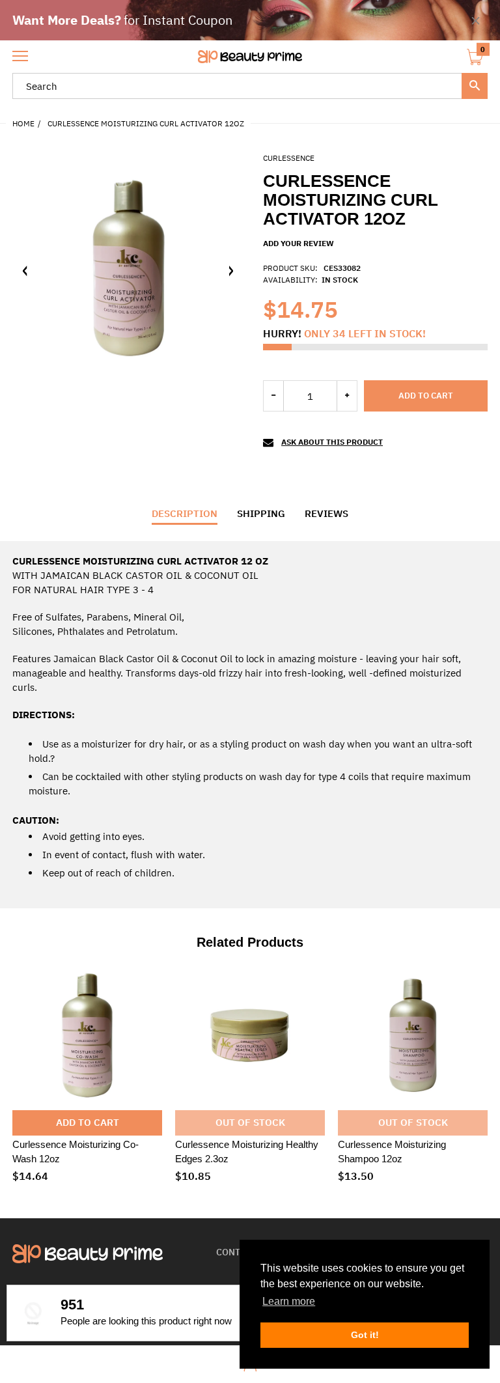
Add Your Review (298, 243)
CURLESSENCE (288, 158)
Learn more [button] (288, 1301)
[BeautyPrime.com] (250, 56)
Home (23, 123)
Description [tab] (184, 513)
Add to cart (425, 395)
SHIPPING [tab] (261, 513)
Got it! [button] (365, 1335)
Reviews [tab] (326, 513)
